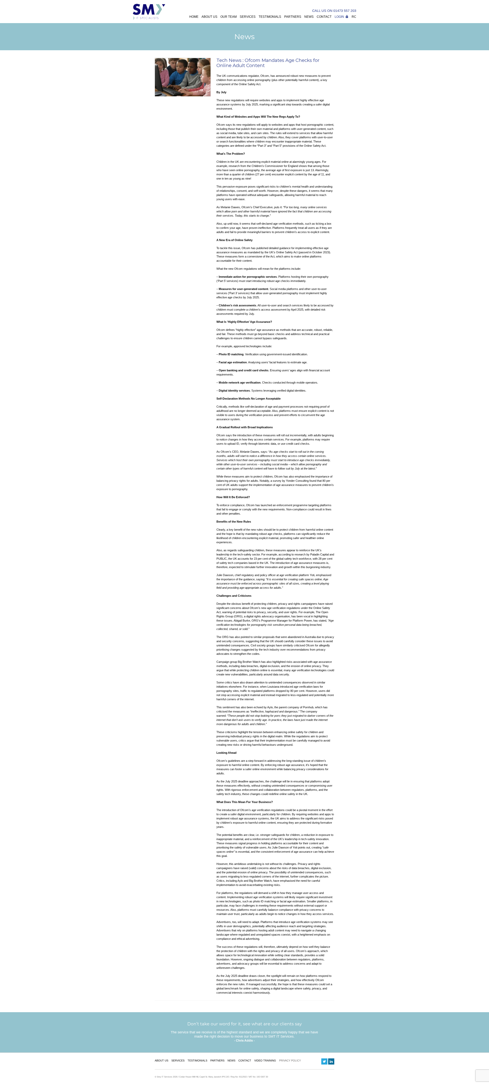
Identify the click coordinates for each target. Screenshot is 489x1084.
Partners (292, 16)
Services (248, 16)
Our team (228, 16)
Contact (324, 16)
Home (193, 16)
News (309, 16)
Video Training (265, 1060)
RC (354, 16)
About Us (209, 16)
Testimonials (270, 16)
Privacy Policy (290, 1060)
